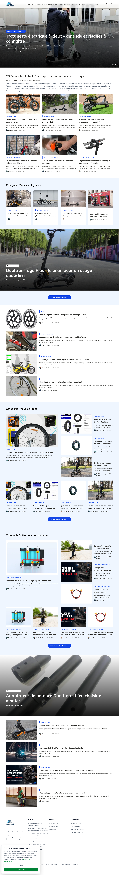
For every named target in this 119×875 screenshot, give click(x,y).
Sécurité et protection (92, 4)
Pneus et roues (40, 4)
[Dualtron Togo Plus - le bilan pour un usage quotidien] (59, 260)
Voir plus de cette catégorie (58, 297)
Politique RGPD (55, 864)
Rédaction (53, 819)
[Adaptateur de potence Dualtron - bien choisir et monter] (59, 685)
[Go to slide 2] (113, 64)
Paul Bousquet (53, 823)
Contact (47, 864)
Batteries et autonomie (78, 4)
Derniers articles (30, 4)
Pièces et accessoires (64, 4)
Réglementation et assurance (15, 31)
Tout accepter (21, 869)
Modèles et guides (51, 4)
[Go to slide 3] (115, 64)
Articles (31, 819)
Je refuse (20, 865)
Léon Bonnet (9, 51)
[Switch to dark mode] (111, 4)
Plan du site (75, 864)
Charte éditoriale (65, 864)
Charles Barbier (10, 280)
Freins (42, 311)
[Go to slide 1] (112, 64)
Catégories (75, 819)
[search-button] (107, 4)
